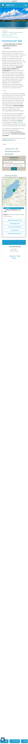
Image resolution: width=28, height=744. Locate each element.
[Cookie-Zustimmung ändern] (3, 739)
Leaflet (8, 205)
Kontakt (5, 741)
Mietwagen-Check (15, 223)
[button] (10, 5)
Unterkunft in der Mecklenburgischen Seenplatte (12, 151)
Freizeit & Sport (13, 34)
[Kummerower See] (14, 190)
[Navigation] (25, 5)
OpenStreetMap (18, 205)
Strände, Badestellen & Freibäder (10, 37)
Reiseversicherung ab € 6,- (14, 233)
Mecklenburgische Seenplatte (16, 32)
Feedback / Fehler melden (15, 257)
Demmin (20, 120)
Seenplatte (14, 1)
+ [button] (4, 179)
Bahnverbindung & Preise (15, 220)
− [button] (4, 181)
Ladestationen (15, 230)
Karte (25, 741)
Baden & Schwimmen (7, 35)
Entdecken (4, 34)
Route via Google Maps (14, 227)
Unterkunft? (15, 741)
